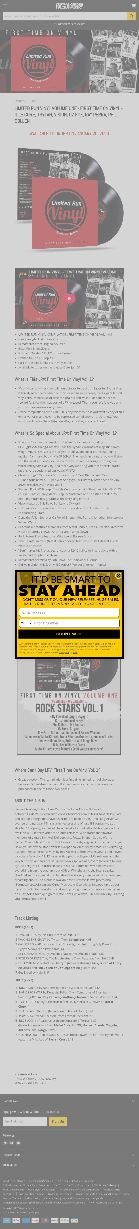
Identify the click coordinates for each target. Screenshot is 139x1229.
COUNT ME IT (69, 634)
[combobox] (25, 623)
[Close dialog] (118, 575)
